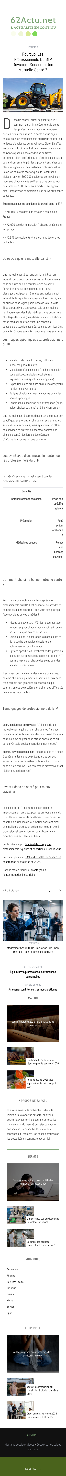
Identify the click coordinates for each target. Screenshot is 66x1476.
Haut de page (30, 1469)
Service (10, 1306)
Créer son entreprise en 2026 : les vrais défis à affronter (42, 1415)
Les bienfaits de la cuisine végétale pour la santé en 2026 (43, 1061)
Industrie (33, 47)
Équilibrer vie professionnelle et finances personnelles (33, 971)
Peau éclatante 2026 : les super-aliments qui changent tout (41, 1083)
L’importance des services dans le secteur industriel (43, 1220)
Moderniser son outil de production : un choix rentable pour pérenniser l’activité (33, 950)
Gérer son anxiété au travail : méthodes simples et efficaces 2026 (33, 1182)
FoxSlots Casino (15, 1282)
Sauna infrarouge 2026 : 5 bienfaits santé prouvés (33, 1023)
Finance (11, 1275)
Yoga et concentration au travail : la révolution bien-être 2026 (42, 1390)
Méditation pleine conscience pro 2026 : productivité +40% (33, 1353)
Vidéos (30, 1444)
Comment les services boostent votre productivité (41, 1243)
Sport (10, 1313)
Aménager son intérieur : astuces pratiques (33, 987)
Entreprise (12, 1269)
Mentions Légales (15, 1444)
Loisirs (10, 1294)
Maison (10, 1300)
